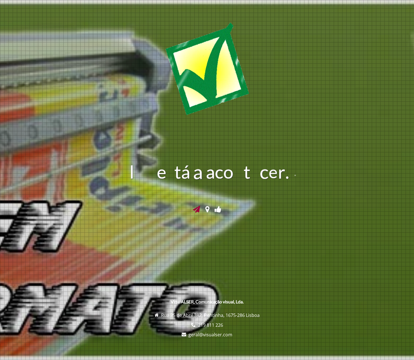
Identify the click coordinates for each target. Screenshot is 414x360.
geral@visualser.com (210, 335)
